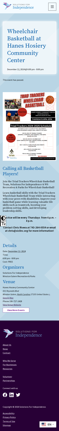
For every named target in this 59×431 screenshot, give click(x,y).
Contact (6, 353)
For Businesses (10, 364)
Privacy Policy (9, 417)
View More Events (16, 310)
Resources (7, 368)
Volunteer (7, 376)
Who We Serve (9, 360)
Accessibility (8, 413)
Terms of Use (9, 421)
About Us (7, 344)
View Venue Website (12, 304)
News (5, 349)
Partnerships (9, 380)
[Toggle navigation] (52, 7)
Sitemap (7, 425)
